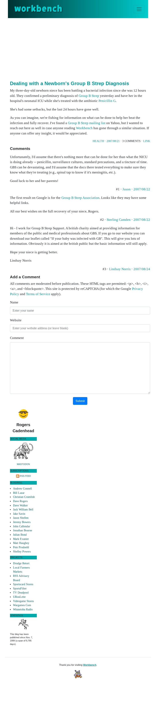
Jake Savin (19, 513)
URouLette (19, 596)
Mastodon (23, 464)
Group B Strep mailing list (86, 123)
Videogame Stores (23, 601)
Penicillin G (107, 101)
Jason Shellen (20, 517)
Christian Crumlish (24, 496)
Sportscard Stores (23, 584)
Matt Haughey (21, 543)
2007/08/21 (113, 141)
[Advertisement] (83, 48)
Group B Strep (89, 96)
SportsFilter (20, 588)
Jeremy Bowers (21, 522)
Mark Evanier (21, 538)
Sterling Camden (119, 220)
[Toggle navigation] (139, 9)
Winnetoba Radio (23, 609)
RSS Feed (25, 476)
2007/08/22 (141, 189)
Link (146, 141)
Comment (17, 338)
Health (98, 141)
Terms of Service (38, 294)
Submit (80, 401)
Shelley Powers (22, 551)
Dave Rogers (20, 501)
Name (14, 302)
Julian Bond (20, 534)
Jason (126, 189)
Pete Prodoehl (21, 547)
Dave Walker (20, 505)
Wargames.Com (22, 605)
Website (16, 320)
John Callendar (21, 526)
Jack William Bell (23, 509)
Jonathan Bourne (22, 530)
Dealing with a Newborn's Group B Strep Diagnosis (69, 83)
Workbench (84, 128)
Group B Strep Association (80, 198)
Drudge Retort (21, 563)
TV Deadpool (21, 592)
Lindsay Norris (120, 269)
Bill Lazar (19, 492)
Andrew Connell (22, 488)
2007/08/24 (141, 269)
